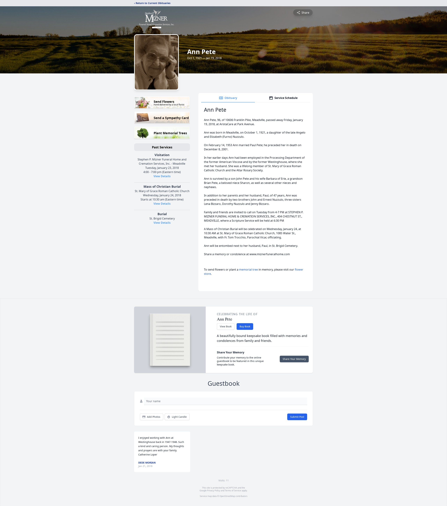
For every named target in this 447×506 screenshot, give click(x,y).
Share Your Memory (294, 359)
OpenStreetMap (227, 496)
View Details (162, 176)
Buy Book (245, 326)
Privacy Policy (213, 490)
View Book (226, 326)
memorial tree (248, 269)
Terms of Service (233, 490)
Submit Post (297, 416)
